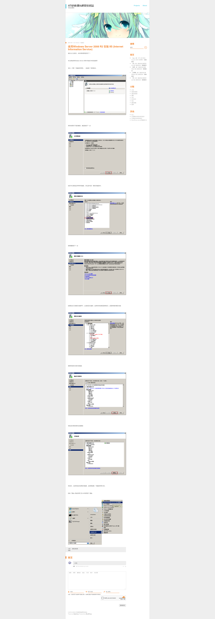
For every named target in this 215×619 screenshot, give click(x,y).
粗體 (70, 572)
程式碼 (96, 572)
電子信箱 (86, 591)
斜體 (74, 572)
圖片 (91, 572)
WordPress (89, 614)
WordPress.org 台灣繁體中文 (139, 120)
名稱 (68, 591)
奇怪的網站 (71, 8)
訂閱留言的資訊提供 (136, 118)
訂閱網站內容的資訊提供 (137, 116)
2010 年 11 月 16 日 (73, 42)
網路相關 (133, 103)
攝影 (132, 95)
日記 (132, 97)
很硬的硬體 (134, 92)
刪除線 (79, 572)
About (145, 5)
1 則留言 (82, 42)
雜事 (132, 104)
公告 (132, 90)
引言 (125, 566)
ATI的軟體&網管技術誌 (81, 5)
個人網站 (104, 591)
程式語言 (133, 99)
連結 (83, 572)
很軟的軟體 (75, 549)
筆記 (132, 101)
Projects (137, 5)
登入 (132, 114)
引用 (87, 572)
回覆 (123, 566)
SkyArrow (76, 614)
